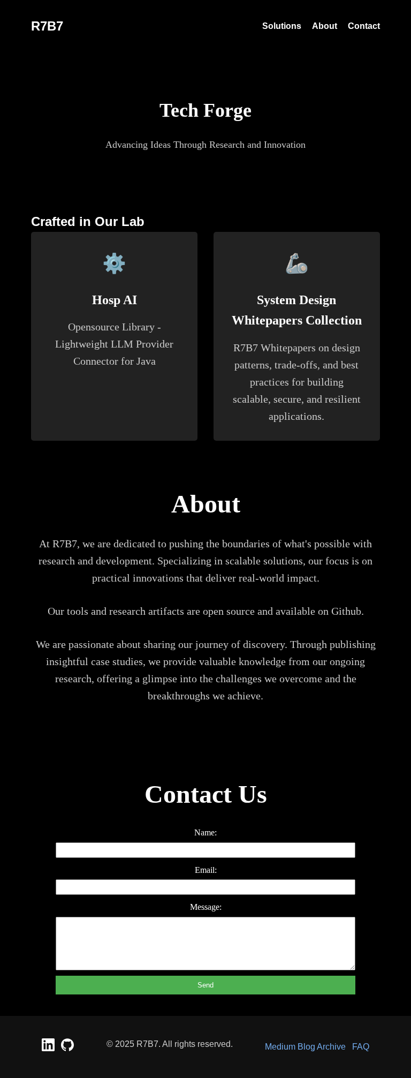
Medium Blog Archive (305, 1046)
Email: (206, 870)
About (324, 26)
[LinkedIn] (49, 1048)
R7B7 (47, 26)
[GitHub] (67, 1048)
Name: (205, 832)
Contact (364, 26)
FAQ (360, 1046)
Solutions (281, 26)
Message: (206, 906)
